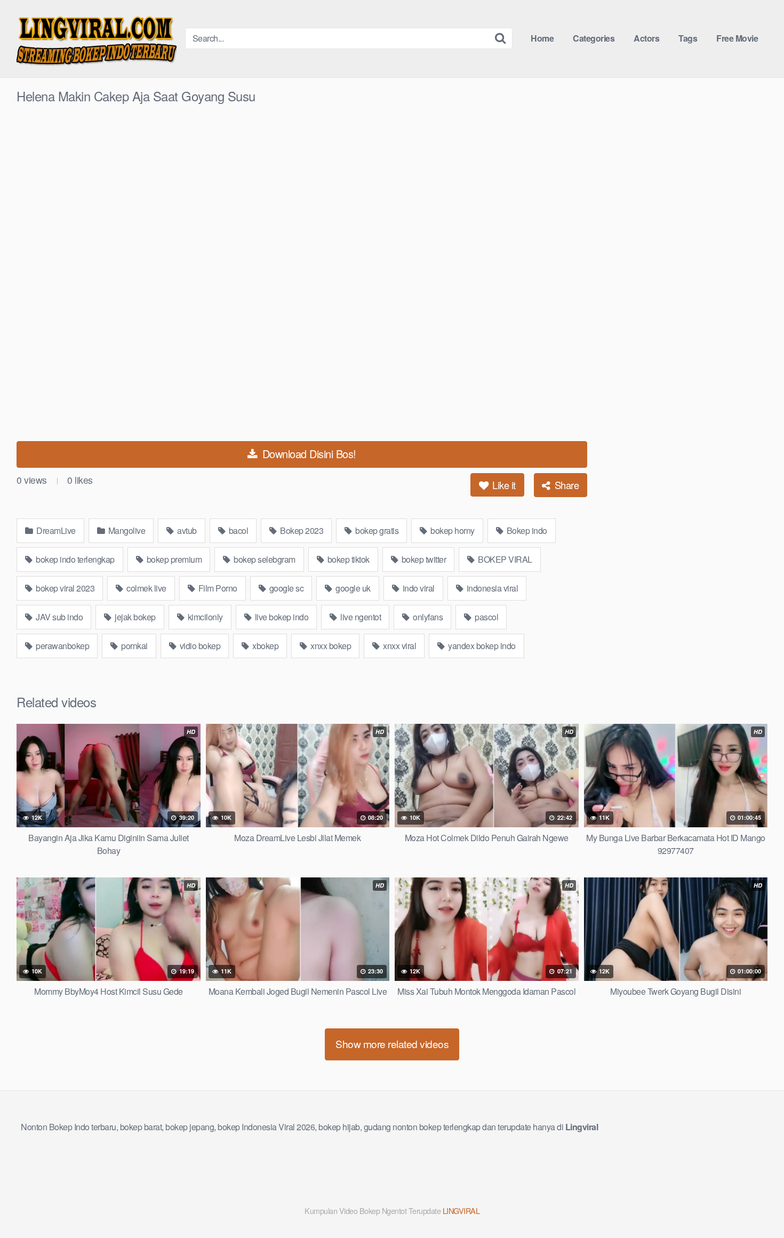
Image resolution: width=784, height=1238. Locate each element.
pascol (486, 617)
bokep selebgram (263, 559)
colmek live (145, 588)
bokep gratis (376, 530)
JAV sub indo (58, 617)
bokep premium (173, 559)
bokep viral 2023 (64, 588)
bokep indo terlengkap (74, 559)
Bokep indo (526, 530)
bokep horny (452, 530)
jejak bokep (134, 617)
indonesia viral (491, 588)
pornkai (133, 646)
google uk (352, 588)
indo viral (418, 588)
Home (542, 38)
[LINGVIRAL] (97, 39)
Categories (593, 38)
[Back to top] (754, 1204)
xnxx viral (399, 646)
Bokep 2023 (301, 530)
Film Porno (216, 588)
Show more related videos (392, 1043)
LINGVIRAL (461, 1210)
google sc (285, 588)
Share (565, 485)
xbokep (265, 646)
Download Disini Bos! (307, 453)
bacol (237, 530)
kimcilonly (204, 617)
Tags (687, 38)
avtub (186, 530)
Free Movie (737, 38)
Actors (646, 38)
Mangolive (125, 530)
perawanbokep (62, 646)
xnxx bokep (330, 646)
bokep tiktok (347, 559)
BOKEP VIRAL (504, 559)
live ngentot (360, 617)
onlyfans (427, 617)
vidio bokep (199, 646)
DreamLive (55, 530)
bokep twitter (422, 559)
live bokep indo (280, 617)
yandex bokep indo (481, 646)
